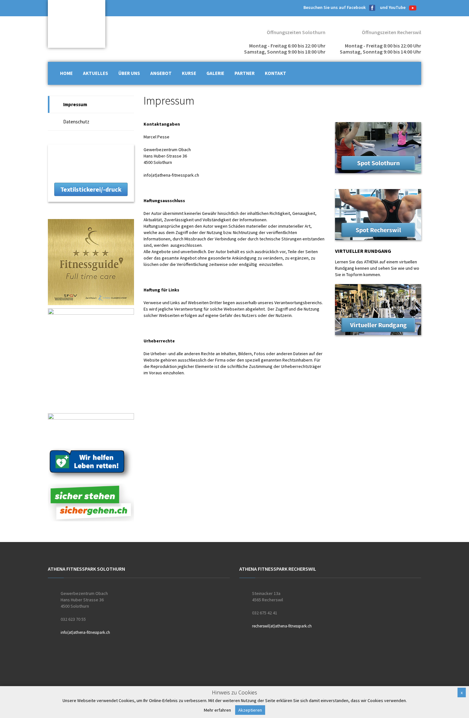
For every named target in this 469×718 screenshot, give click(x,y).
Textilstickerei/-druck (91, 189)
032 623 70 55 (73, 619)
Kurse (189, 73)
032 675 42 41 (264, 613)
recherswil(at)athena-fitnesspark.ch (282, 626)
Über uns (129, 73)
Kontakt (275, 73)
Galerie (215, 73)
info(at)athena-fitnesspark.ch (171, 175)
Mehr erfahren (217, 710)
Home (66, 73)
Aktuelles (95, 73)
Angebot (161, 73)
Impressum (75, 104)
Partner (244, 73)
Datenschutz (76, 122)
